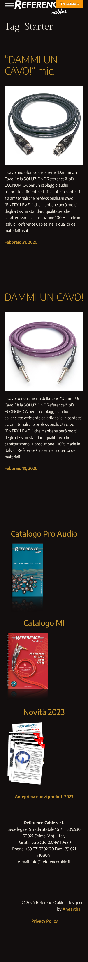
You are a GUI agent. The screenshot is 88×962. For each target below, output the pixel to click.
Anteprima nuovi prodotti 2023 (44, 796)
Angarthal (72, 908)
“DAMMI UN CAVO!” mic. (31, 65)
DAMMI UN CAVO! (44, 297)
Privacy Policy (44, 920)
